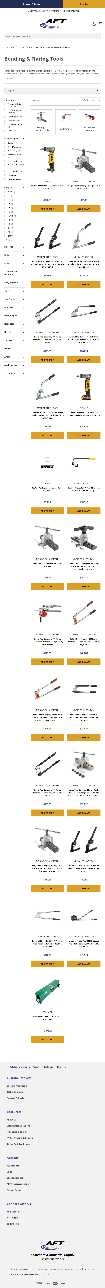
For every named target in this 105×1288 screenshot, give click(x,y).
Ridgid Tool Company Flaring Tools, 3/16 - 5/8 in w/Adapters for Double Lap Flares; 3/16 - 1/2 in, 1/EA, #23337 (83, 793)
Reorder (84, 4)
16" (10, 212)
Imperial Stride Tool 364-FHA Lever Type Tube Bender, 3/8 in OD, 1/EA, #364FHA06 (84, 944)
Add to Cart (47, 209)
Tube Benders (14, 179)
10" (10, 200)
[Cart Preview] (100, 23)
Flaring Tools (14, 151)
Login (9, 1171)
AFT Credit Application (18, 1183)
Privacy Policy (14, 1189)
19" (10, 224)
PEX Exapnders (15, 161)
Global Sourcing (15, 1091)
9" (10, 196)
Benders (12, 143)
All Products (61, 1067)
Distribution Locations (18, 1125)
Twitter (14, 1217)
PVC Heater (13, 175)
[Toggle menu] (12, 23)
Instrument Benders (15, 156)
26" (10, 232)
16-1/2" (12, 216)
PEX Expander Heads (16, 166)
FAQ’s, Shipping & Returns (20, 1137)
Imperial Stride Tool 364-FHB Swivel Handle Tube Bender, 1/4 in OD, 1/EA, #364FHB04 (83, 264)
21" (10, 228)
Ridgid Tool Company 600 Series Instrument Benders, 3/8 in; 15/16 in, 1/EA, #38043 (84, 642)
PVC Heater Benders (16, 125)
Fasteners (48, 1067)
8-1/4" (11, 192)
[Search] (97, 36)
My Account (13, 1165)
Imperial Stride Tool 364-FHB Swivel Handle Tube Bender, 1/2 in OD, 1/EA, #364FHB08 (83, 340)
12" (10, 204)
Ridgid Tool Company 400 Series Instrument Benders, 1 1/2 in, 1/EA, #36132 (84, 717)
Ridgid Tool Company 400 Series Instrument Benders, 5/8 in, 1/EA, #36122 (47, 793)
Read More (9, 78)
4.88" (11, 236)
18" (10, 220)
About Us (11, 1119)
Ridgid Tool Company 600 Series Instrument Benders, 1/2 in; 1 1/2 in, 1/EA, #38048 (47, 642)
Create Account (15, 1177)
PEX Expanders (15, 171)
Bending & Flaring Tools (15, 105)
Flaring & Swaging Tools (15, 111)
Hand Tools (14, 120)
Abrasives (37, 1067)
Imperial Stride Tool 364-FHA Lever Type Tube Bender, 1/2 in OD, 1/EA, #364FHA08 (47, 944)
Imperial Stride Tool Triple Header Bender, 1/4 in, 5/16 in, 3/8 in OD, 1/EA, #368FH (84, 868)
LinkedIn (14, 1223)
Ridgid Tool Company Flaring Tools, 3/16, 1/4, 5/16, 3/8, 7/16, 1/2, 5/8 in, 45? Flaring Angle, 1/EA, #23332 (47, 868)
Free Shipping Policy (17, 1131)
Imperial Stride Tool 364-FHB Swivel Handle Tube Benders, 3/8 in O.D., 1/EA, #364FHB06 (47, 415)
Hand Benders (15, 116)
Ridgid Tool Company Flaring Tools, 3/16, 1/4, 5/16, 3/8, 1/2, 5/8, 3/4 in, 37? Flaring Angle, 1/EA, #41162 (83, 566)
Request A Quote (31, 4)
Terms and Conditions (18, 1143)
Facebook (15, 1211)
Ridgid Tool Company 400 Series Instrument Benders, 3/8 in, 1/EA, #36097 (47, 340)
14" (10, 208)
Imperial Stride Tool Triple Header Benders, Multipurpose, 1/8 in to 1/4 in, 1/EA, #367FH (47, 264)
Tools (12, 131)
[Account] (94, 23)
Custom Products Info (18, 1085)
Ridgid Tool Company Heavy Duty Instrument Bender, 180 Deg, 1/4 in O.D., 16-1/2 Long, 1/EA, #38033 (47, 717)
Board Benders (15, 147)
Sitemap (78, 1269)
